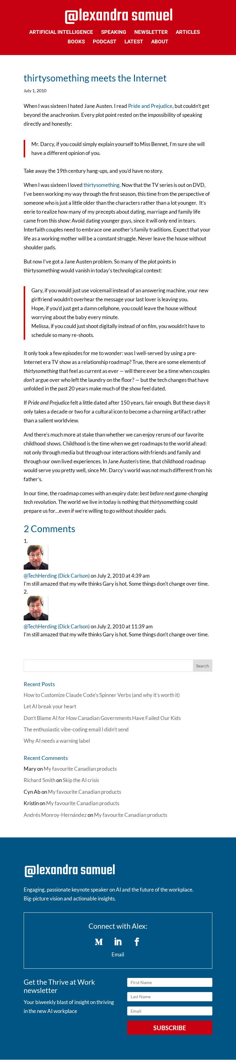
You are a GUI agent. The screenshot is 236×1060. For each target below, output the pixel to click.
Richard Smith (39, 780)
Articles (188, 32)
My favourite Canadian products (80, 768)
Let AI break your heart (50, 706)
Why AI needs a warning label (57, 741)
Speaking (113, 32)
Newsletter (151, 32)
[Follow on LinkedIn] (118, 942)
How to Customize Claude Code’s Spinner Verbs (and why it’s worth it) (102, 695)
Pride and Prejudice (150, 106)
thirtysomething (102, 185)
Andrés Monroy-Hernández (55, 815)
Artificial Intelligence (61, 32)
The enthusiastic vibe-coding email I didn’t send (76, 729)
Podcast (104, 42)
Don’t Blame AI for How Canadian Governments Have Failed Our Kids (102, 718)
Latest (133, 42)
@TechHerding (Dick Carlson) (57, 575)
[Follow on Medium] (99, 942)
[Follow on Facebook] (137, 942)
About (159, 42)
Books (76, 42)
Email (118, 954)
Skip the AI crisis (81, 780)
